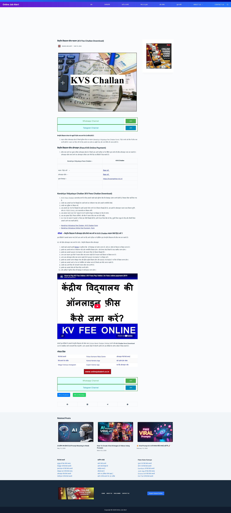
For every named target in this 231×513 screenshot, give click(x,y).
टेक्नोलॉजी (107, 4)
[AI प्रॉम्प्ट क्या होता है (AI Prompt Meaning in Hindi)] (75, 432)
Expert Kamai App (92, 365)
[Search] (227, 4)
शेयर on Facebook (64, 395)
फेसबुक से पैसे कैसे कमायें (64, 466)
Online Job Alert (11, 4)
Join (130, 121)
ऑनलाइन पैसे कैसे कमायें (64, 474)
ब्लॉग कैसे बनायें (102, 463)
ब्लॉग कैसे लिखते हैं (103, 466)
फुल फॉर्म (179, 4)
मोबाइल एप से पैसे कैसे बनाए (64, 471)
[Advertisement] (54, 20)
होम (91, 4)
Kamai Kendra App (93, 361)
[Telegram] (108, 404)
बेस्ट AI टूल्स (144, 4)
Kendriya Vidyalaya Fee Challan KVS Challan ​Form (79, 225)
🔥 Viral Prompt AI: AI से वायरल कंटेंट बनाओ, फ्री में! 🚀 (153, 446)
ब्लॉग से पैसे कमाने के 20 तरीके (106, 476)
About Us (197, 4)
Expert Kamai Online (155, 493)
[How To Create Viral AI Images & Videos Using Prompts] (115, 432)
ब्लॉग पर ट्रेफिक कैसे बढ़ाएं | (105, 474)
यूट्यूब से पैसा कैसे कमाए (64, 463)
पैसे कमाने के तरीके (63, 361)
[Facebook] (67, 404)
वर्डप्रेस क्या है (101, 468)
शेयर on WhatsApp (79, 395)
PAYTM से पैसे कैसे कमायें (145, 476)
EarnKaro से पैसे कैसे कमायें (146, 468)
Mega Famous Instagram (67, 365)
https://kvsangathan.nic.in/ (112, 179)
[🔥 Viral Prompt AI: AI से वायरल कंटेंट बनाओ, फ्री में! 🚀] (155, 432)
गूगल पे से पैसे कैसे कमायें (145, 463)
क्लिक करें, (106, 170)
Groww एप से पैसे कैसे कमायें (146, 474)
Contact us (219, 4)
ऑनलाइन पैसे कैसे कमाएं (123, 356)
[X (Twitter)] (87, 404)
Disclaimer (117, 493)
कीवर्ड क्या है (101, 471)
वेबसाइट (77, 247)
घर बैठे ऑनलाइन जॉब (122, 365)
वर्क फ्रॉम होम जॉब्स (122, 361)
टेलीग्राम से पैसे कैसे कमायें (64, 476)
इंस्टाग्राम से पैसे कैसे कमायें (64, 468)
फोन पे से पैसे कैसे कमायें (144, 466)
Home (103, 493)
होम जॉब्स (162, 4)
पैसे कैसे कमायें (62, 356)
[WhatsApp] (128, 404)
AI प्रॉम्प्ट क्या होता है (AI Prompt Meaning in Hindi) (73, 446)
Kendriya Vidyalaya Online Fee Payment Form (78, 228)
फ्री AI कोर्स (125, 4)
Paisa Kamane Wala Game (96, 356)
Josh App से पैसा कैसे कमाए (146, 471)
